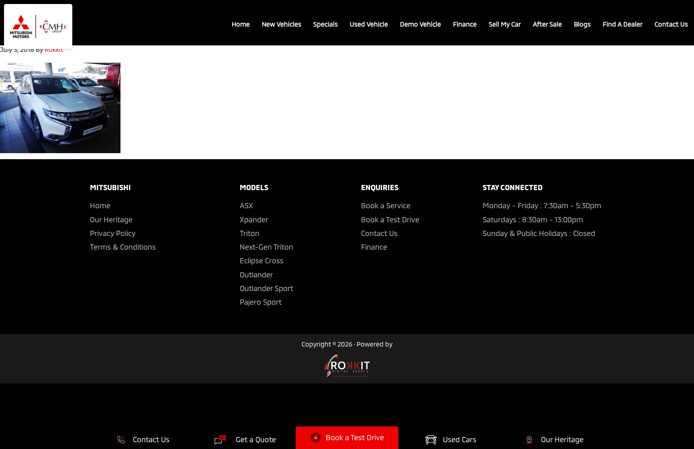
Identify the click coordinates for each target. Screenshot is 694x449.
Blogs (582, 24)
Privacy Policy (112, 233)
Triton (249, 233)
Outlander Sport (266, 288)
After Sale (547, 24)
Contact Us (671, 24)
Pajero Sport (261, 301)
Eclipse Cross (262, 260)
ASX (246, 205)
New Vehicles (281, 24)
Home (241, 24)
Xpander (254, 219)
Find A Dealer (623, 24)
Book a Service (385, 205)
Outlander (256, 274)
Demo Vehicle (420, 24)
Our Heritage (111, 219)
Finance (465, 24)
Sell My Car (505, 24)
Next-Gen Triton (266, 246)
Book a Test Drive (390, 219)
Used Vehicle (369, 24)
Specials (325, 24)
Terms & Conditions (123, 246)
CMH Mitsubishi (38, 26)
